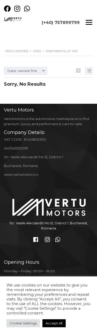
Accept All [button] (54, 323)
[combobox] (25, 71)
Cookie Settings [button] (23, 323)
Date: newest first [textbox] (22, 71)
